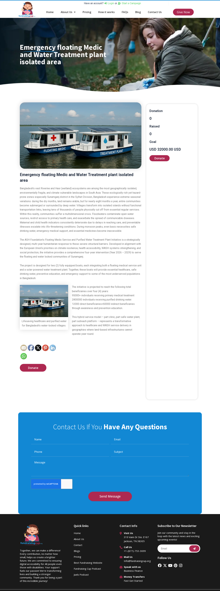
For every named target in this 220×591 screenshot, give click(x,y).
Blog (138, 12)
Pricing (87, 12)
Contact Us (155, 12)
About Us (66, 12)
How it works (106, 12)
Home (50, 12)
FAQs (125, 12)
